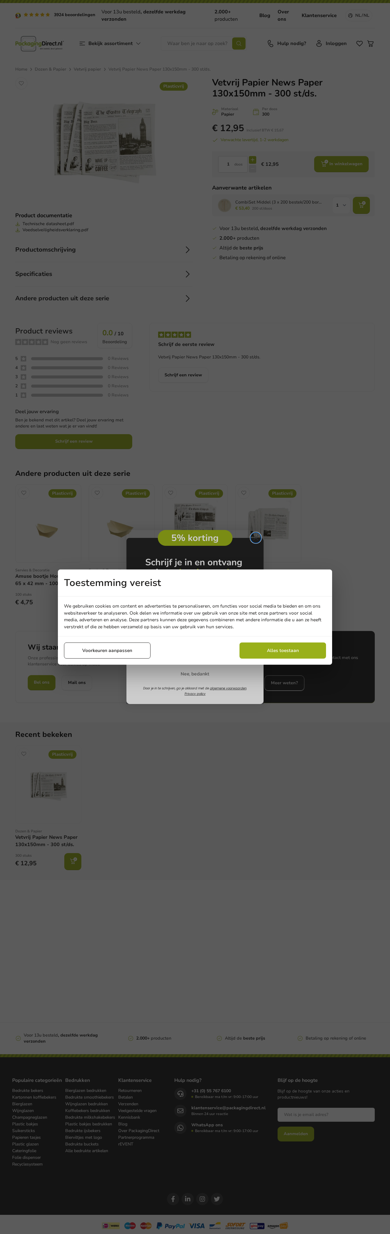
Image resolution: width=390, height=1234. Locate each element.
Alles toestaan (283, 650)
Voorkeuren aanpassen (107, 650)
